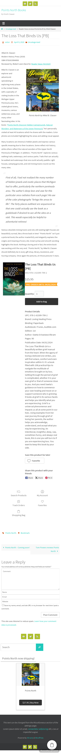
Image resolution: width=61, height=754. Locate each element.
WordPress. (39, 736)
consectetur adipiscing (38, 727)
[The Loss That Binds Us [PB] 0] (14, 278)
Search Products (19, 494)
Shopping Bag (18, 514)
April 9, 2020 (19, 42)
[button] (34, 460)
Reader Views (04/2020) (41, 63)
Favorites (42, 504)
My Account (42, 494)
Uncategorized (11, 29)
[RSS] (35, 3)
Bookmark (25, 532)
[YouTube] (25, 3)
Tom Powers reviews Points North (47, 548)
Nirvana (30, 736)
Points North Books (13, 10)
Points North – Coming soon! (17, 546)
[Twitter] (30, 3)
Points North (10, 532)
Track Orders (18, 504)
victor (7, 42)
